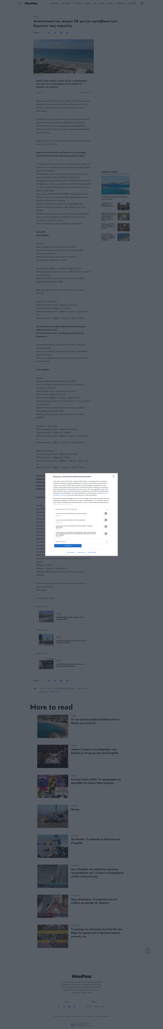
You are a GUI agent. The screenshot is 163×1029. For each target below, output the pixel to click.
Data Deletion (71, 552)
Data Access (81, 552)
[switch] (104, 513)
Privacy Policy (92, 552)
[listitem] (81, 509)
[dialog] (81, 514)
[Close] (114, 477)
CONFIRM (67, 545)
